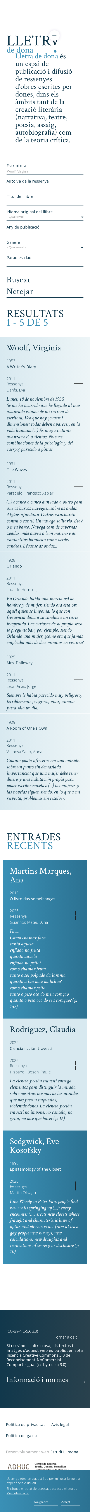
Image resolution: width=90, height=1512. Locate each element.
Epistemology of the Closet (35, 1169)
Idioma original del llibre (30, 211)
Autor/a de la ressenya (28, 181)
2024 (14, 1042)
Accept (65, 1502)
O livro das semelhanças (32, 898)
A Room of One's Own (27, 728)
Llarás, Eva (16, 390)
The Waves (17, 469)
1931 (11, 463)
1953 (11, 360)
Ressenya (15, 383)
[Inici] (33, 43)
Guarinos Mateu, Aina (29, 922)
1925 (11, 656)
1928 (11, 560)
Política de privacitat (25, 1424)
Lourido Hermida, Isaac (27, 589)
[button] (45, 217)
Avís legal (60, 1424)
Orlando (14, 566)
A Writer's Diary (21, 366)
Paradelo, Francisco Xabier (30, 493)
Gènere (13, 242)
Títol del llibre (20, 196)
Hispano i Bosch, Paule (30, 1072)
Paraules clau (19, 257)
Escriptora (16, 165)
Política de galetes (23, 1435)
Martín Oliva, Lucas (26, 1192)
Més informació (18, 1493)
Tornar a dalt (65, 1337)
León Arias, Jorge (21, 686)
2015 (14, 892)
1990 (14, 1163)
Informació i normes (37, 1380)
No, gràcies (41, 1502)
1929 (11, 722)
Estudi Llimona (64, 1451)
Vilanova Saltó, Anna (24, 751)
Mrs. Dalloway (20, 662)
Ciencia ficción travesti (31, 1048)
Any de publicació (23, 227)
